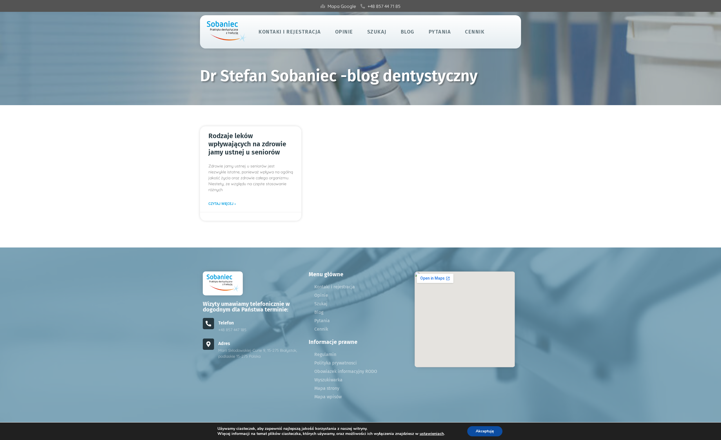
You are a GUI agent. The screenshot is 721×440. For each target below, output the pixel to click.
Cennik (474, 32)
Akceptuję (485, 431)
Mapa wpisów (328, 396)
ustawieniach (432, 433)
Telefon (226, 323)
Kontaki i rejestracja (290, 32)
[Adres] (208, 344)
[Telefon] (208, 323)
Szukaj (377, 32)
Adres (224, 343)
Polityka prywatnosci (335, 363)
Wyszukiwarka (328, 379)
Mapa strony (326, 388)
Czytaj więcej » (222, 204)
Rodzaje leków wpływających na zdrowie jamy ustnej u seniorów (247, 144)
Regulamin (325, 354)
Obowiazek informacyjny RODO (345, 371)
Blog (408, 32)
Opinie (344, 32)
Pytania (440, 32)
